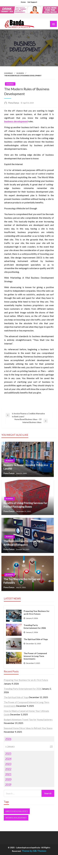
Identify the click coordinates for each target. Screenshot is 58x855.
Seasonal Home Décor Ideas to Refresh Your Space (28, 728)
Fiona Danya (13, 103)
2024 (8, 758)
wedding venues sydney (16, 818)
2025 (8, 753)
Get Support (32, 2)
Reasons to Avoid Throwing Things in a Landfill (26, 466)
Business (20, 73)
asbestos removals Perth (16, 811)
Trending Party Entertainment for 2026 (35, 626)
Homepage (8, 73)
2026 (8, 738)
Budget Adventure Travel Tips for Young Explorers (28, 719)
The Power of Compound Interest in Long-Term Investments (35, 656)
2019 (8, 784)
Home (23, 2)
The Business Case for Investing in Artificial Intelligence (23, 542)
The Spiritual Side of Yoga (36, 639)
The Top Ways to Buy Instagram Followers (22, 580)
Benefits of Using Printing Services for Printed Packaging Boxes (25, 504)
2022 (8, 769)
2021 (8, 774)
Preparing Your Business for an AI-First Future (36, 612)
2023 (8, 763)
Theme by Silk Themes (34, 850)
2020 (8, 779)
